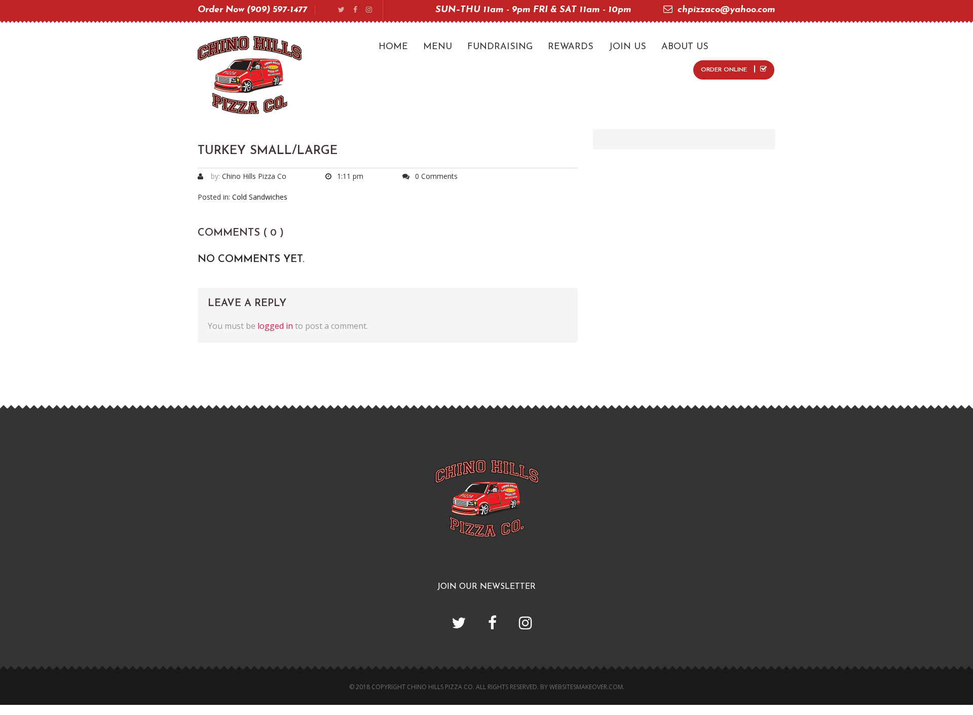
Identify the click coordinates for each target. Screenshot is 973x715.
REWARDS (570, 47)
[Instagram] (369, 10)
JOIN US (627, 47)
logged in (275, 325)
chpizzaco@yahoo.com (726, 10)
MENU (437, 47)
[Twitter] (341, 10)
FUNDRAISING (500, 47)
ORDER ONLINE (725, 70)
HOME (393, 47)
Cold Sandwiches (259, 197)
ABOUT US (684, 47)
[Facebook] (355, 10)
